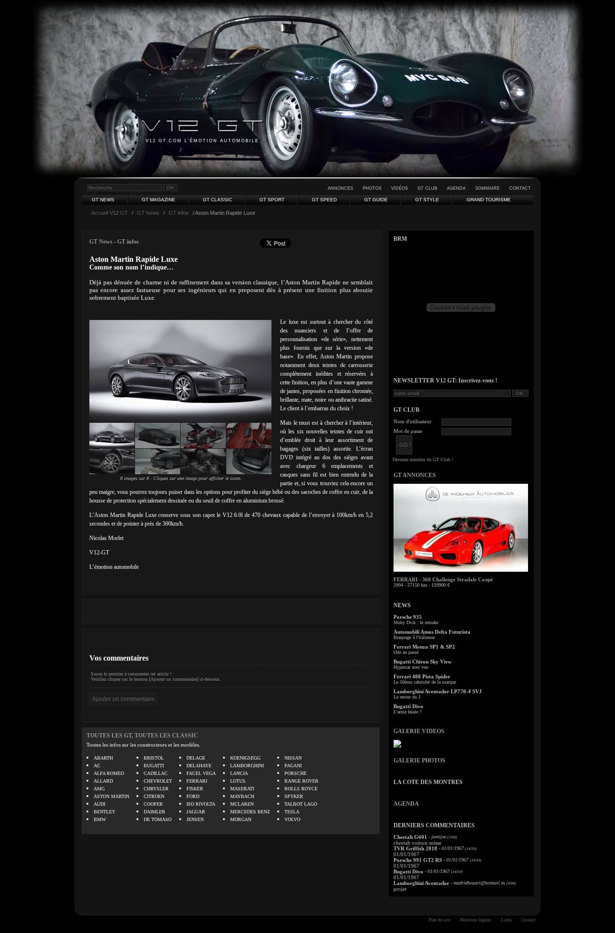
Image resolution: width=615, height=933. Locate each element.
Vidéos (399, 188)
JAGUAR (195, 811)
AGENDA (406, 803)
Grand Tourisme (489, 199)
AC (97, 765)
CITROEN (154, 796)
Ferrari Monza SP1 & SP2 (424, 647)
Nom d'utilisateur (412, 421)
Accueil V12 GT (109, 213)
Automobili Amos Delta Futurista (432, 632)
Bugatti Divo (408, 706)
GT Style (427, 199)
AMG (99, 788)
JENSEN (195, 819)
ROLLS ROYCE (301, 788)
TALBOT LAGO (300, 804)
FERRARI (196, 781)
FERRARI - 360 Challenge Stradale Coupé (443, 579)
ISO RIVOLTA (200, 804)
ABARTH (103, 758)
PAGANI (293, 765)
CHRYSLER (156, 788)
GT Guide (376, 199)
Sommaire (487, 188)
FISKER (194, 788)
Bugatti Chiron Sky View (423, 661)
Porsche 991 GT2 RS (418, 860)
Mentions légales (476, 920)
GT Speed (324, 199)
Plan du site (439, 920)
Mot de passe (408, 431)
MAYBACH (242, 796)
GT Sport (271, 199)
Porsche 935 (408, 617)
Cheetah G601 (410, 837)
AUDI (99, 804)
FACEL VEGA (201, 773)
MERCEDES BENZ (250, 811)
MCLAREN (242, 804)
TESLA (291, 811)
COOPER (153, 804)
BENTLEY (104, 811)
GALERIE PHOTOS (419, 760)
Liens (506, 920)
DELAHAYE (198, 765)
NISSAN (293, 758)
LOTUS (238, 781)
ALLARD (103, 781)
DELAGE (195, 758)
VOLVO (292, 819)
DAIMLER (154, 811)
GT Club (427, 188)
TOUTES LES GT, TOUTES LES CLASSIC (142, 735)
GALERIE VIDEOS (419, 731)
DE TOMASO (158, 819)
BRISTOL (154, 758)
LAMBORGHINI (247, 765)
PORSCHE (295, 773)
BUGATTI (154, 765)
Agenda (456, 188)
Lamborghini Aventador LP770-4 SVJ (438, 691)
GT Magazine (158, 199)
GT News (103, 199)
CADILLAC (156, 773)
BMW (100, 819)
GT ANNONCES (415, 475)
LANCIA (239, 773)
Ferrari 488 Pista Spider (422, 676)
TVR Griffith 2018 (415, 848)
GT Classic (217, 199)
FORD (192, 796)
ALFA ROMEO (109, 773)
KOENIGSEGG (245, 758)
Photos (372, 188)
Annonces (340, 188)
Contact (520, 188)
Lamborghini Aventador (421, 883)
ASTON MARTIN (111, 796)
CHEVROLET (158, 781)
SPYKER (293, 796)
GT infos (179, 213)
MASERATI (242, 788)
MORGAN (240, 819)
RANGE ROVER (301, 781)
